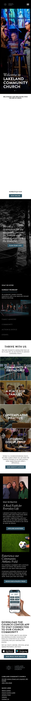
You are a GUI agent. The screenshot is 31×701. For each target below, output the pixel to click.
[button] (28, 4)
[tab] (15, 290)
